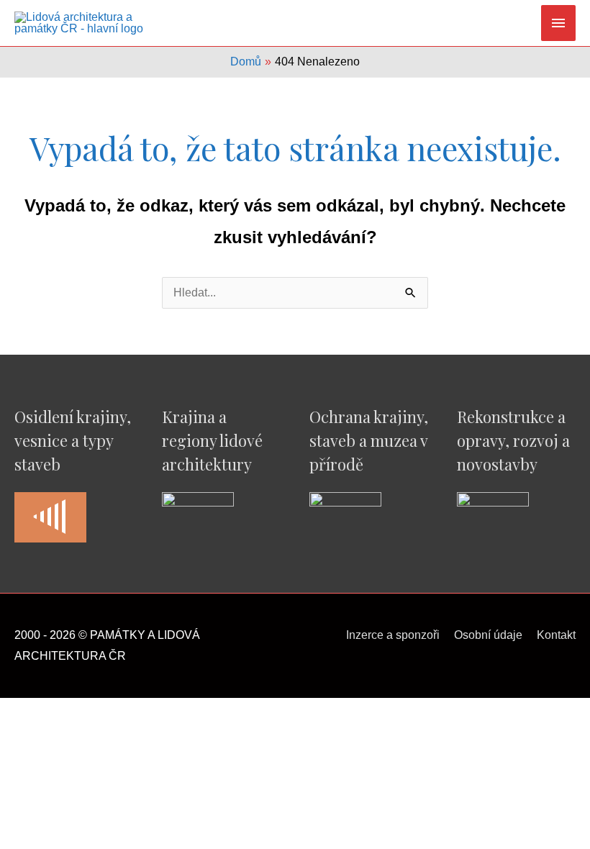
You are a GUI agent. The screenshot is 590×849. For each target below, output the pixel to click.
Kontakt (556, 635)
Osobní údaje (488, 635)
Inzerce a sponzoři (393, 635)
